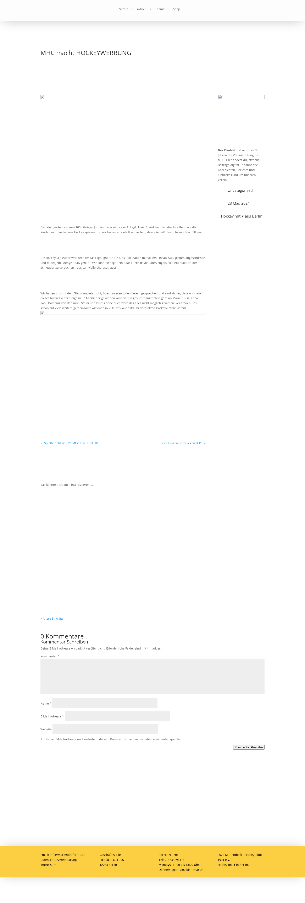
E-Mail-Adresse (52, 716)
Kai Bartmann (60, 520)
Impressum (48, 865)
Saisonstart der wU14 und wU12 (72, 514)
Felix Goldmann (61, 597)
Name (45, 703)
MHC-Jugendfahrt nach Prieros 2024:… (78, 552)
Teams (159, 9)
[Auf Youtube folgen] (220, 9)
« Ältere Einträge (51, 618)
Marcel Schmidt (61, 559)
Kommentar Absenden (249, 747)
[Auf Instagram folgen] (211, 9)
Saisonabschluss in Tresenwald (72, 590)
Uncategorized (240, 190)
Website (46, 729)
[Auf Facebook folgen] (201, 9)
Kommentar (49, 656)
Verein (123, 9)
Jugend (100, 520)
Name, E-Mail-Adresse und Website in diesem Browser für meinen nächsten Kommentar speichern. (114, 739)
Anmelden (250, 791)
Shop (176, 9)
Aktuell (141, 9)
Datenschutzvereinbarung (58, 860)
